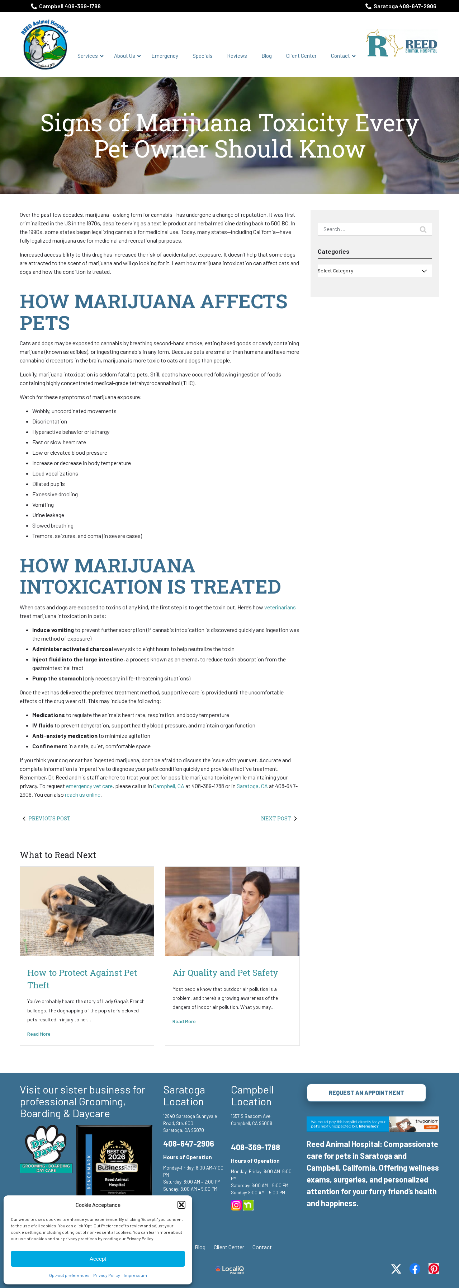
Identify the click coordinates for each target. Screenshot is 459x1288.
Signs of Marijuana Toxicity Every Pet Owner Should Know (229, 135)
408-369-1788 (255, 1147)
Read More (39, 1034)
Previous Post (49, 818)
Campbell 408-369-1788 (70, 6)
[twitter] (396, 1269)
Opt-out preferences (69, 1275)
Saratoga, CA (252, 785)
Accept (98, 1259)
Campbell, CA (168, 785)
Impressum (135, 1275)
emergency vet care (89, 785)
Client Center (229, 1246)
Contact (262, 1246)
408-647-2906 (188, 1143)
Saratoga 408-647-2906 (405, 6)
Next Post (276, 818)
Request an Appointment (366, 1092)
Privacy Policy (106, 1275)
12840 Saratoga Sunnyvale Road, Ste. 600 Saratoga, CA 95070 (190, 1123)
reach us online (82, 794)
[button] (181, 1204)
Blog (200, 1246)
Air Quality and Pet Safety (225, 972)
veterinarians (280, 607)
